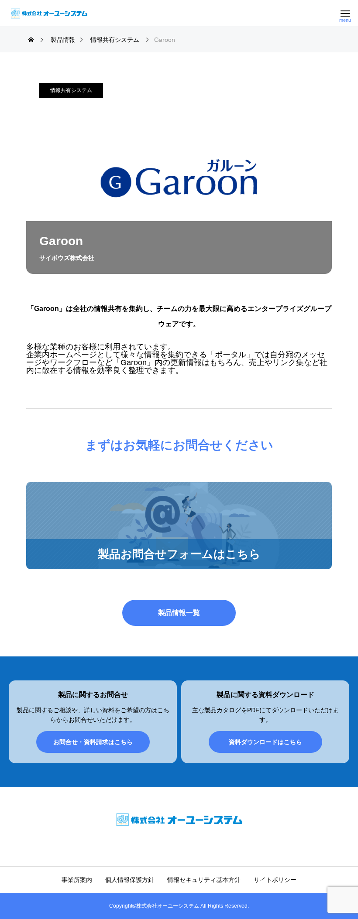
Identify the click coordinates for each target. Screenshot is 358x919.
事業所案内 (77, 879)
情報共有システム (71, 90)
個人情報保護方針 (129, 879)
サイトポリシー (275, 879)
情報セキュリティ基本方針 (204, 879)
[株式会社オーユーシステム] (49, 13)
